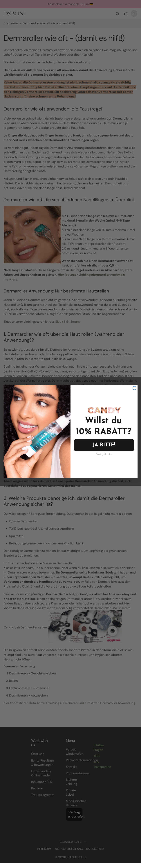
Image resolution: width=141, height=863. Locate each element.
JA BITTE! (104, 445)
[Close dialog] (134, 388)
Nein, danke (104, 454)
